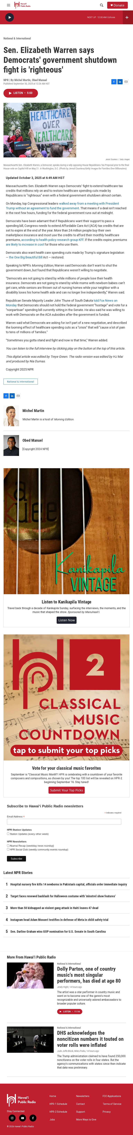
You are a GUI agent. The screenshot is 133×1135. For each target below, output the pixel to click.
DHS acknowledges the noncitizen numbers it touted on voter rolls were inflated (90, 1039)
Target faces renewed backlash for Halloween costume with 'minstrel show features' (63, 896)
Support (80, 1112)
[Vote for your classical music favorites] (66, 697)
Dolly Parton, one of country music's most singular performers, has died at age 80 (89, 975)
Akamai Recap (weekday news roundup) (31, 845)
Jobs (52, 1119)
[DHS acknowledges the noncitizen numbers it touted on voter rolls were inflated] (30, 1040)
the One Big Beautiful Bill (25, 257)
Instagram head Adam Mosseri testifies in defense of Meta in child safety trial (59, 920)
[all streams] (128, 17)
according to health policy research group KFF (52, 240)
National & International (17, 38)
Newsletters (82, 1096)
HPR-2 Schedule (58, 1112)
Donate (119, 5)
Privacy (107, 1112)
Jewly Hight (62, 987)
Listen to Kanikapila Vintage (66, 601)
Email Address (16, 816)
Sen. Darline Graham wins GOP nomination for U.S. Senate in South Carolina (58, 931)
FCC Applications (112, 1096)
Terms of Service (112, 1104)
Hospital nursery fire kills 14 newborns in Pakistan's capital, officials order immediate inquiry (68, 884)
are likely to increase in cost (25, 244)
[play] (9, 17)
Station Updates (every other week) (29, 834)
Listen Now (66, 620)
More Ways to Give (86, 1119)
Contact (80, 1104)
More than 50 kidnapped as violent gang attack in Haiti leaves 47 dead (54, 908)
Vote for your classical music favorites (66, 768)
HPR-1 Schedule (58, 1104)
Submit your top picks (66, 790)
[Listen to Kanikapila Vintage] (66, 531)
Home (53, 1096)
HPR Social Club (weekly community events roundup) (38, 849)
